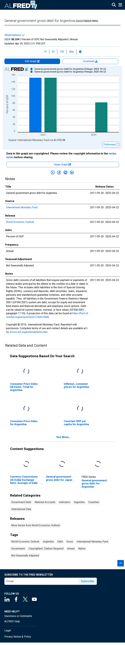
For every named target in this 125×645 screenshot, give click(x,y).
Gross (69, 541)
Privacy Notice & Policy (17, 636)
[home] (21, 5)
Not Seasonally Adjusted (25, 555)
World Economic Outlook (20, 222)
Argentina (79, 502)
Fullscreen (110, 144)
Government (18, 548)
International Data (21, 509)
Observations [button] (13, 35)
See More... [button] (63, 437)
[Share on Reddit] (65, 172)
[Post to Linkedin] (72, 172)
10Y (62, 51)
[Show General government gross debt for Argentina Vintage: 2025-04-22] (70, 71)
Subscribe (87, 581)
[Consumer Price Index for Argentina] (26, 408)
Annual (71, 548)
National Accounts (45, 502)
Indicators (64, 502)
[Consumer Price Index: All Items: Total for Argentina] (26, 371)
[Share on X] (53, 172)
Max (71, 51)
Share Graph (61, 164)
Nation (81, 548)
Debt (60, 541)
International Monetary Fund (21, 207)
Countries (93, 502)
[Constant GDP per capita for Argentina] (80, 408)
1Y (45, 51)
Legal (7, 630)
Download (89, 61)
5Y (53, 51)
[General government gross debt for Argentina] (98, 464)
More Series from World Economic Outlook (35, 525)
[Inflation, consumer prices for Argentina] (80, 371)
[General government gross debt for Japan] (62, 464)
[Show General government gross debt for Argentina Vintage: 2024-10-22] (70, 69)
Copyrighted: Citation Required (45, 548)
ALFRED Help (12, 621)
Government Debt (21, 502)
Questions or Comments (18, 616)
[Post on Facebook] (59, 172)
